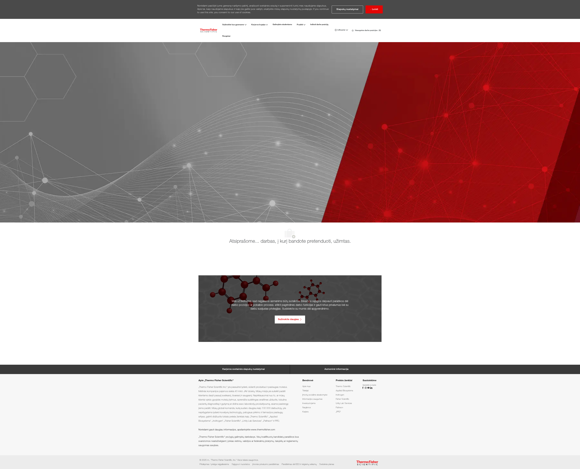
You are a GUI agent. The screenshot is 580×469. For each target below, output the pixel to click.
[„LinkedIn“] (371, 388)
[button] (347, 9)
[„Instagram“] (366, 388)
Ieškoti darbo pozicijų (319, 25)
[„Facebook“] (363, 388)
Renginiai (226, 36)
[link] (306, 387)
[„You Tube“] (368, 388)
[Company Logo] (208, 30)
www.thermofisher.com (263, 430)
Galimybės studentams (282, 25)
